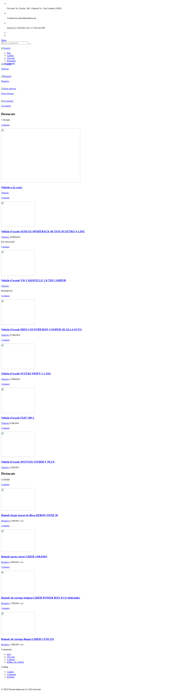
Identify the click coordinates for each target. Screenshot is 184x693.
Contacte (11, 659)
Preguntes (11, 61)
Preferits (10, 677)
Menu (3, 40)
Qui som (11, 58)
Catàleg (10, 55)
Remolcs (5, 521)
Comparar (11, 674)
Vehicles (5, 193)
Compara (5, 125)
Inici (9, 53)
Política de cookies (15, 662)
